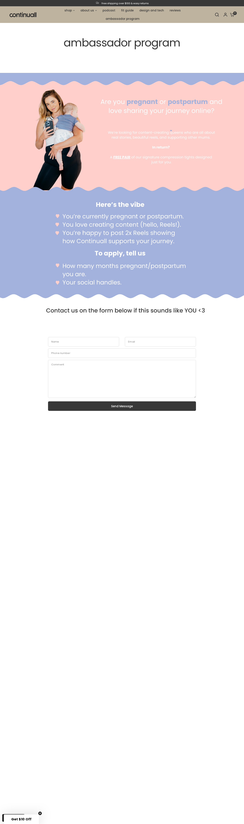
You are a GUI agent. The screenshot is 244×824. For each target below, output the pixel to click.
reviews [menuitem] (175, 10)
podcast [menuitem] (109, 10)
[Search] (217, 14)
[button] (21, 819)
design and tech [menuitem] (151, 10)
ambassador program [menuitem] (123, 19)
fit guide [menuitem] (127, 10)
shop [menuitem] (68, 10)
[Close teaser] (40, 813)
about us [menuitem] (87, 10)
